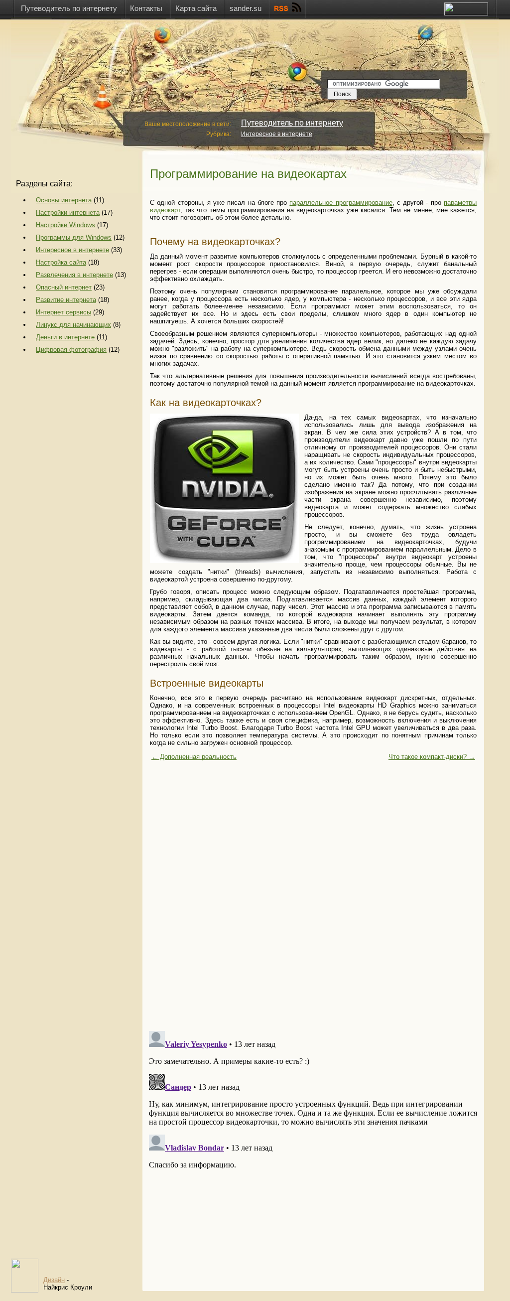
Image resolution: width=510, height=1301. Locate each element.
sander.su (245, 8)
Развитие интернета (66, 299)
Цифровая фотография (71, 349)
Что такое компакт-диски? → (431, 756)
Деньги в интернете (65, 337)
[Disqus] (313, 896)
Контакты (146, 8)
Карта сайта (196, 8)
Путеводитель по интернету (69, 8)
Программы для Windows (74, 237)
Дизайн (54, 1280)
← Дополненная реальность (194, 756)
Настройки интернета (68, 212)
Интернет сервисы (63, 312)
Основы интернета (64, 200)
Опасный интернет (64, 287)
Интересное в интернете (276, 134)
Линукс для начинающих (73, 324)
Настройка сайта (61, 262)
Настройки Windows (65, 225)
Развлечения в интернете (74, 275)
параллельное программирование (340, 202)
